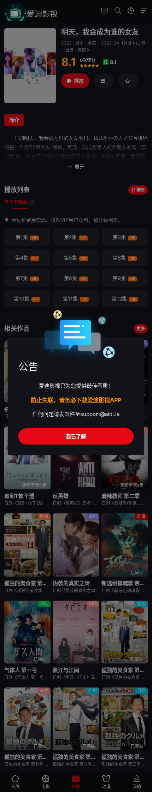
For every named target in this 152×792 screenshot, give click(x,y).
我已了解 (76, 436)
